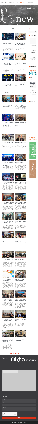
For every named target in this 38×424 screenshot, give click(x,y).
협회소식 (22, 2)
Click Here (34, 156)
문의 (36, 2)
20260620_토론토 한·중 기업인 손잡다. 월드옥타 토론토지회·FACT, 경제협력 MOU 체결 (20, 43)
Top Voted (32, 38)
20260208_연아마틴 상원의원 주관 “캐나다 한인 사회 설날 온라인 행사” (20, 184)
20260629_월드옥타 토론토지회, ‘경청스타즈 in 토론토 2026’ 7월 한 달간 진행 (7, 63)
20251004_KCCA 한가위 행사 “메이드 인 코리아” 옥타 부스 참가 (20, 280)
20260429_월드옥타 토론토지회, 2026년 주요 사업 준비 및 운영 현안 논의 (20, 124)
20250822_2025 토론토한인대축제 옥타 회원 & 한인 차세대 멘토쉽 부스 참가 (8, 340)
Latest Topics (32, 42)
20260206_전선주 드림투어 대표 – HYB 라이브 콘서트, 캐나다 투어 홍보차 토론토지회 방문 (8, 203)
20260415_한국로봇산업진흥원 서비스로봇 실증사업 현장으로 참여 (7, 144)
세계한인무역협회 (4, 2)
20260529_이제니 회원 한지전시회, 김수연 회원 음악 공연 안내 (20, 63)
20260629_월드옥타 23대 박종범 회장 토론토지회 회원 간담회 (8, 43)
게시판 (17, 2)
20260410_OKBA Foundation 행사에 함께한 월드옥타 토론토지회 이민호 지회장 (20, 144)
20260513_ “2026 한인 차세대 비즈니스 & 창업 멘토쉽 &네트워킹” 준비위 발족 (7, 105)
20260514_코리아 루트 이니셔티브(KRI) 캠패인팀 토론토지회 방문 (20, 84)
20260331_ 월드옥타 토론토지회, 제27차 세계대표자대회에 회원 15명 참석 (8, 164)
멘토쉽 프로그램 (30, 2)
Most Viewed (32, 40)
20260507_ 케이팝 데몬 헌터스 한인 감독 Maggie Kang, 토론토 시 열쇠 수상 (7, 124)
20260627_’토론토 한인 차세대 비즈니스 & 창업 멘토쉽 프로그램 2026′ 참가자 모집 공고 (8, 84)
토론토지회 (11, 2)
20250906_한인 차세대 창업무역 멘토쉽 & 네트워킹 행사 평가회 (20, 300)
